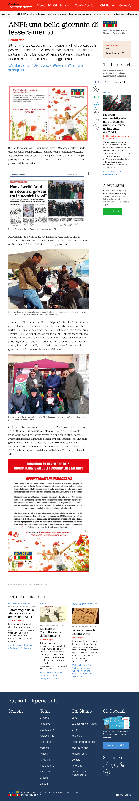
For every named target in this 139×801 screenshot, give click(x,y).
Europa (44, 784)
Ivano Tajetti (77, 637)
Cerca (123, 5)
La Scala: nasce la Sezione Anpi (84, 632)
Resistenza (26, 648)
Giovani (60, 65)
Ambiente (45, 772)
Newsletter (77, 766)
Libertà (76, 671)
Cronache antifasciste (83, 603)
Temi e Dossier (85, 5)
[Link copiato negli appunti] (96, 112)
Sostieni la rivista (116, 745)
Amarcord (77, 736)
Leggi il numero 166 (115, 53)
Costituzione (47, 730)
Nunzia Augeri (46, 639)
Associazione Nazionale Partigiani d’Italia (45, 792)
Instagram (123, 765)
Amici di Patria (79, 754)
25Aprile (44, 718)
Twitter (114, 765)
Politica (44, 754)
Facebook (106, 765)
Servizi (26, 603)
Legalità (44, 778)
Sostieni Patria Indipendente (79, 773)
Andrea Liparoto (16, 620)
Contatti (76, 760)
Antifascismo (20, 65)
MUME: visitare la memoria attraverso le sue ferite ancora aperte (51, 14)
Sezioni (65, 5)
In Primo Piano (15, 603)
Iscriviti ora (113, 211)
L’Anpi (75, 730)
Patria (20, 5)
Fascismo (45, 724)
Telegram (106, 772)
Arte (89, 665)
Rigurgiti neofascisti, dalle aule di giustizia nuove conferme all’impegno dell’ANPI (114, 123)
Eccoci (75, 718)
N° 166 (52, 5)
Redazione (16, 40)
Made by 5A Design (122, 795)
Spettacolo (78, 677)
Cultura (59, 673)
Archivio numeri (80, 748)
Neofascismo (110, 174)
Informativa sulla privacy (31, 795)
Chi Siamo (107, 5)
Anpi (106, 172)
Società (55, 678)
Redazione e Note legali (84, 742)
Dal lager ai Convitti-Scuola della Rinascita (50, 632)
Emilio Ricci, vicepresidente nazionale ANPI (116, 137)
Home (41, 5)
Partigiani (17, 70)
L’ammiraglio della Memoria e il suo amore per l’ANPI (21, 613)
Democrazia (42, 65)
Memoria (76, 65)
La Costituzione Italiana (84, 724)
